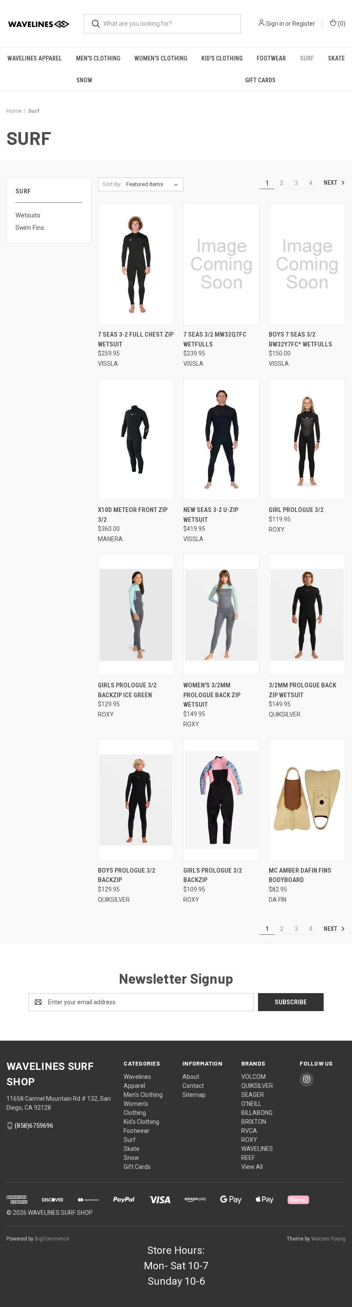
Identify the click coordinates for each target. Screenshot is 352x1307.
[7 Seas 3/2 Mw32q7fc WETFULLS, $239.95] (221, 264)
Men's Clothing (98, 58)
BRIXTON (253, 1121)
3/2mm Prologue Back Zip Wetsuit (302, 690)
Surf (307, 58)
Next (331, 182)
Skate (336, 58)
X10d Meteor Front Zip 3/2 (132, 515)
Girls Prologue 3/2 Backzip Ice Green (127, 690)
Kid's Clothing (222, 58)
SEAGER (252, 1094)
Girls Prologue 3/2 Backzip (212, 875)
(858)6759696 (34, 1125)
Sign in (275, 23)
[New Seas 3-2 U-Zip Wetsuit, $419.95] (221, 439)
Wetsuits (27, 215)
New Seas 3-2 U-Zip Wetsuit (210, 515)
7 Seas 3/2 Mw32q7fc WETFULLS (214, 339)
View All (252, 1166)
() (341, 23)
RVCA (249, 1130)
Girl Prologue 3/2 (296, 510)
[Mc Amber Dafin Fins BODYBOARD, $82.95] (306, 800)
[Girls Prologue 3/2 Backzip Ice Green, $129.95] (136, 614)
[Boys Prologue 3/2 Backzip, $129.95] (136, 800)
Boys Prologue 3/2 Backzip (126, 875)
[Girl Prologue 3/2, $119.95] (306, 439)
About (190, 1076)
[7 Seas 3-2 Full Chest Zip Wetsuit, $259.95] (136, 264)
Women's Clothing (160, 58)
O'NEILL (251, 1103)
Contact (193, 1085)
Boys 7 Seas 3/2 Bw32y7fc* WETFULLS (300, 339)
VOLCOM (253, 1076)
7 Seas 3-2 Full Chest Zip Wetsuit (135, 339)
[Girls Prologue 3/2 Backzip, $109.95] (221, 800)
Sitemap (194, 1094)
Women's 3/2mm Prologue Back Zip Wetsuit (211, 694)
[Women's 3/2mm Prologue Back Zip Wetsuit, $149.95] (221, 614)
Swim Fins (29, 228)
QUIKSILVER (257, 1085)
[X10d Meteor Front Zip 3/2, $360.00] (136, 439)
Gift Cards (260, 80)
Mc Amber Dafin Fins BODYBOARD (300, 875)
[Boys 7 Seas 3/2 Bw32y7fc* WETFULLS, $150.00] (306, 264)
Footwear (271, 58)
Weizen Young (328, 1239)
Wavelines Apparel (34, 58)
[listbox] (154, 184)
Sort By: (112, 184)
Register (303, 23)
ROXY (249, 1139)
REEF (248, 1157)
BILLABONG (257, 1112)
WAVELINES (257, 1148)
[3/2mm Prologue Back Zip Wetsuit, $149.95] (306, 614)
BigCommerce (52, 1239)
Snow (84, 80)
